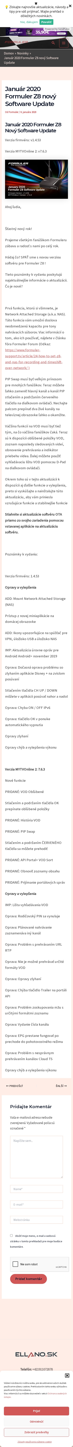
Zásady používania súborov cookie (35, 1441)
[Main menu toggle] (64, 43)
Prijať (36, 1411)
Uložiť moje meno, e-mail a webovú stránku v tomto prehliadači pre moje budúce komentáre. (36, 1241)
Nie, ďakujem (29, 22)
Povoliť (46, 22)
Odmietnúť (36, 1421)
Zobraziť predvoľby (36, 1432)
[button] (67, 1375)
